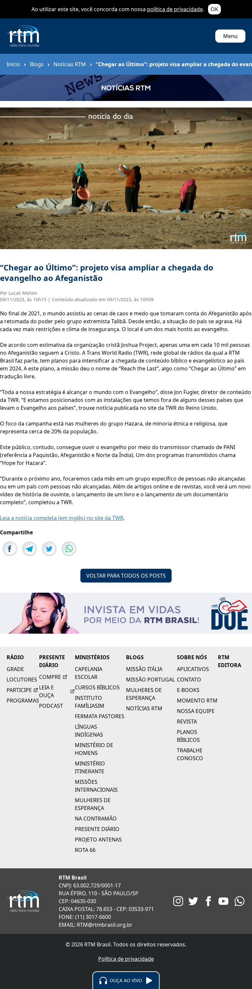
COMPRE (50, 677)
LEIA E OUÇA (46, 691)
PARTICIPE (19, 690)
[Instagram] (178, 901)
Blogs (37, 64)
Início (13, 64)
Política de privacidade (126, 958)
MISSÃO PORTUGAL (150, 679)
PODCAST (51, 705)
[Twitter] (193, 901)
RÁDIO (15, 657)
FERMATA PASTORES (99, 716)
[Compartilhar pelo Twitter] (49, 549)
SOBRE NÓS (192, 657)
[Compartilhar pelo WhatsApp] (69, 549)
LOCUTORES (22, 679)
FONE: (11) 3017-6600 (85, 916)
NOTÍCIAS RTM (144, 708)
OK (214, 9)
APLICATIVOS (193, 669)
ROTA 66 (85, 850)
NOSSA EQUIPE (196, 711)
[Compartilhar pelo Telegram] (29, 549)
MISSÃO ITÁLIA (144, 669)
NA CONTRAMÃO (96, 818)
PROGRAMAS (23, 700)
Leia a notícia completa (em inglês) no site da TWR (61, 518)
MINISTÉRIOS (92, 657)
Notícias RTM (69, 64)
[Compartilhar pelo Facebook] (10, 549)
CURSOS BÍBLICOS (97, 687)
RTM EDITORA (229, 661)
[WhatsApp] (239, 901)
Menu (230, 36)
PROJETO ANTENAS (98, 839)
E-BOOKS (188, 690)
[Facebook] (208, 901)
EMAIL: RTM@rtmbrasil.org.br (96, 924)
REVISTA (187, 721)
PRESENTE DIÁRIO (52, 661)
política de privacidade (175, 9)
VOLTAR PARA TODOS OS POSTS (126, 575)
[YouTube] (223, 901)
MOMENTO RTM (197, 700)
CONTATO (189, 679)
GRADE (15, 669)
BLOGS (135, 657)
